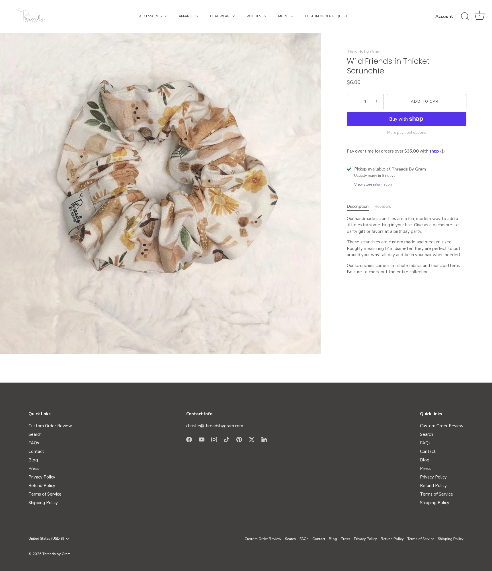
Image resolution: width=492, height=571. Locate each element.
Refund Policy (41, 485)
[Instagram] (214, 439)
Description (358, 206)
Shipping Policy (43, 503)
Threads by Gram (364, 52)
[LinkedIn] (264, 439)
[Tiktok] (226, 439)
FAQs (33, 443)
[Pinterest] (239, 439)
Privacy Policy (41, 477)
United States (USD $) (46, 539)
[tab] (360, 206)
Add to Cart (426, 101)
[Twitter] (252, 439)
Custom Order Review (50, 426)
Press (33, 468)
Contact (36, 451)
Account (444, 16)
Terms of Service (45, 494)
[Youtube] (201, 439)
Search (35, 434)
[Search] (465, 16)
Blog (33, 460)
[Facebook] (189, 439)
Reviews (382, 206)
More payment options (406, 132)
